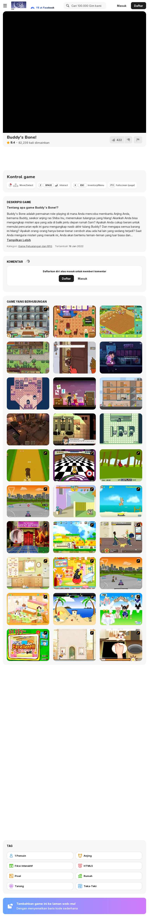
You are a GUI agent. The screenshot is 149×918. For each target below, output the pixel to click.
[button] (19, 240)
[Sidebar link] (5, 6)
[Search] (67, 5)
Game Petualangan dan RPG (35, 246)
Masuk (121, 5)
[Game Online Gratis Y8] (18, 5)
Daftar (138, 5)
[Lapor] (138, 139)
